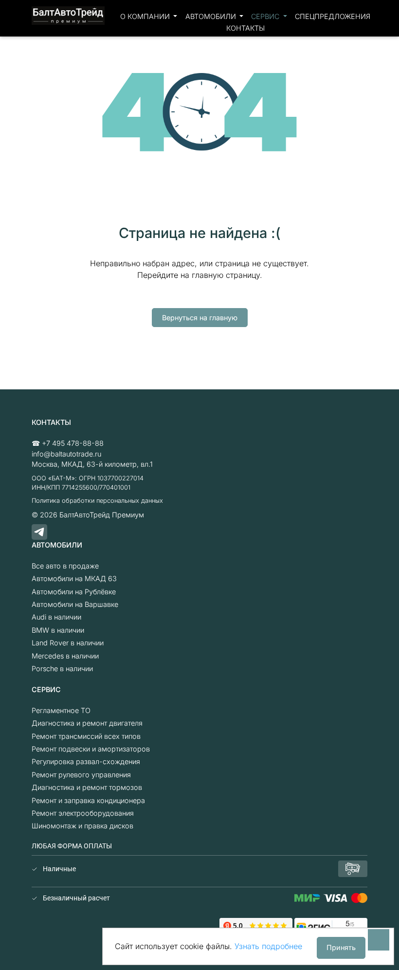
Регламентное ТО (61, 710)
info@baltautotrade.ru (66, 454)
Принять (341, 947)
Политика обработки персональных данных (97, 500)
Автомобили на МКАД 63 (74, 578)
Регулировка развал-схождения (86, 761)
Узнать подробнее (268, 946)
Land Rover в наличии (68, 643)
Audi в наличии (56, 617)
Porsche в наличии (62, 668)
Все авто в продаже (65, 566)
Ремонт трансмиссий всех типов (86, 736)
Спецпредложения (332, 16)
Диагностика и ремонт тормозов (87, 787)
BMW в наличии (58, 630)
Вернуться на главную (199, 317)
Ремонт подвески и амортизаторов (91, 749)
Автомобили (211, 16)
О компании (146, 16)
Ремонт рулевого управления (81, 774)
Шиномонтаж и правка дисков (82, 826)
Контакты (245, 28)
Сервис (266, 16)
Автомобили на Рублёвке (74, 591)
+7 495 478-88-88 (73, 443)
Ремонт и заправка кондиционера (88, 800)
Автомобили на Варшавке (75, 604)
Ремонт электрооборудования (83, 813)
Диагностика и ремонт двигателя (87, 723)
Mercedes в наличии (65, 656)
